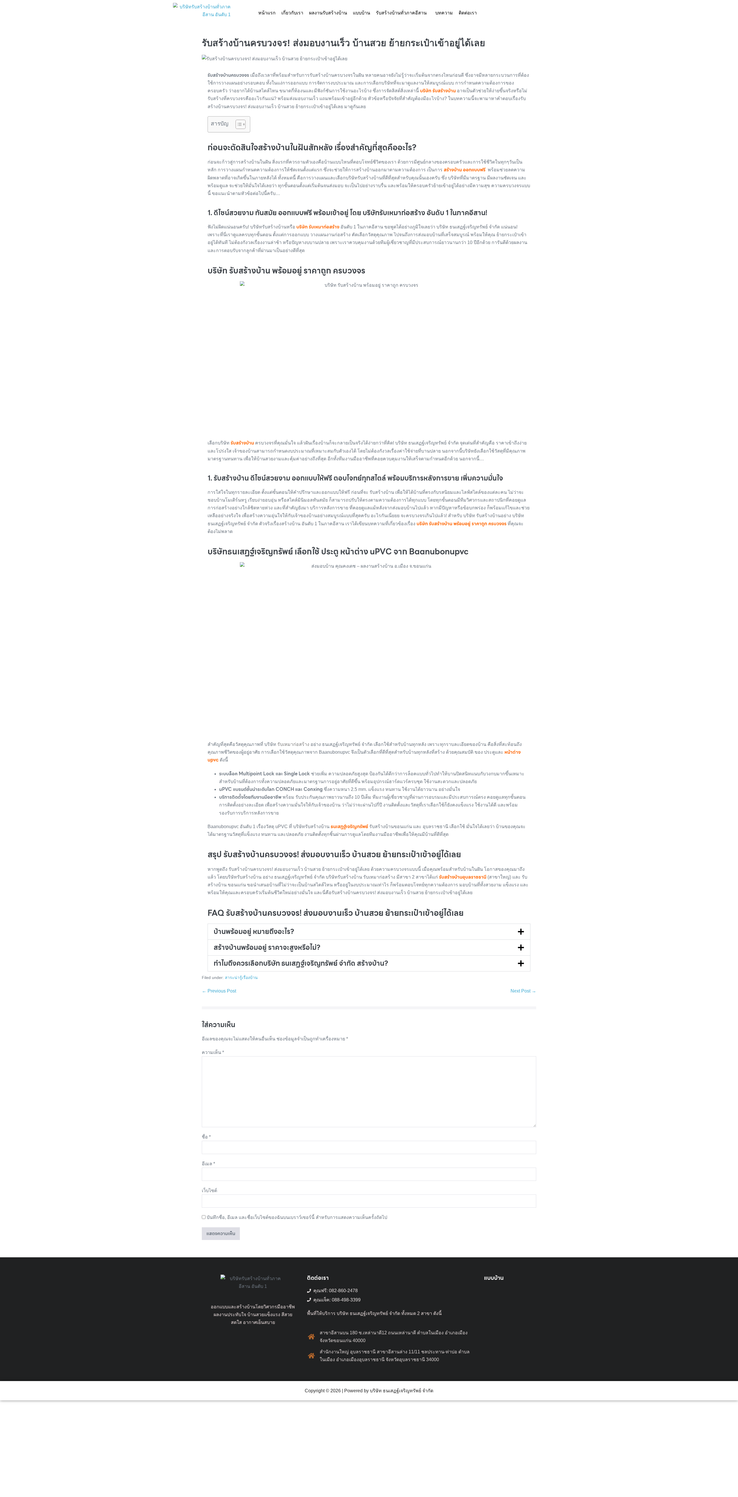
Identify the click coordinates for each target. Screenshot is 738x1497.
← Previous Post (219, 990)
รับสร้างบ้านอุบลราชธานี (462, 877)
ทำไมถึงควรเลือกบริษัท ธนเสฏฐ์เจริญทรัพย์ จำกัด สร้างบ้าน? (301, 963)
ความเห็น (213, 1052)
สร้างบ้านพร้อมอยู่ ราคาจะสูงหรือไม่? (267, 947)
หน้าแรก (267, 12)
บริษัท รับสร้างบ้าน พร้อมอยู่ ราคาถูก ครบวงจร (461, 523)
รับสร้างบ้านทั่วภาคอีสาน (401, 12)
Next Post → (523, 990)
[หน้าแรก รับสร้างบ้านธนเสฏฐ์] (202, 13)
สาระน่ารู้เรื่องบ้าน (241, 977)
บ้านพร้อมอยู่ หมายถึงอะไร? (254, 931)
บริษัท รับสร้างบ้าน (438, 90)
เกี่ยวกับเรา (292, 12)
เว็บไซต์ (209, 1190)
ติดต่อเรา (468, 12)
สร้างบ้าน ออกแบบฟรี (464, 169)
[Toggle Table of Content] (237, 124)
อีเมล (208, 1163)
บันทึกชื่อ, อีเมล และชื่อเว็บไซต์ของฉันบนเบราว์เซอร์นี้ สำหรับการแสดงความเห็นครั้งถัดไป (297, 1217)
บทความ (444, 12)
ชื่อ (206, 1136)
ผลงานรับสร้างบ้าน (328, 12)
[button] (402, 13)
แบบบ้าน (361, 12)
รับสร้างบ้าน (242, 443)
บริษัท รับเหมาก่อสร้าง (317, 226)
